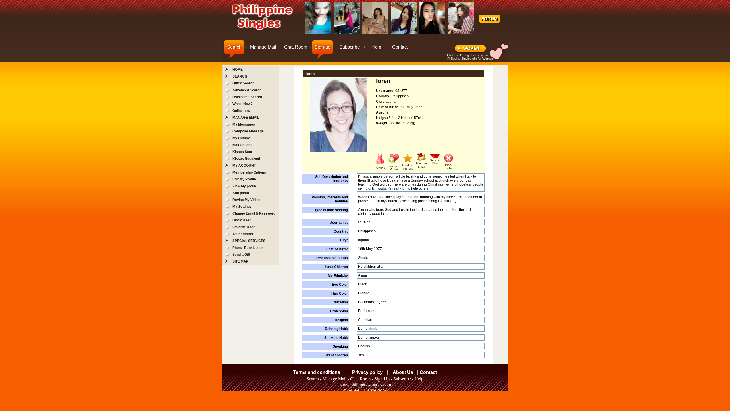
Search (234, 47)
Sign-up (322, 47)
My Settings (242, 207)
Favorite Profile (394, 167)
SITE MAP (240, 261)
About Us (403, 372)
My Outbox (241, 138)
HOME (237, 70)
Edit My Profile (244, 179)
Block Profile (449, 166)
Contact (400, 47)
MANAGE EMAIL (245, 118)
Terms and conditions (316, 372)
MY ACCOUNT (244, 166)
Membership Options (249, 172)
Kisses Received (246, 159)
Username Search (247, 97)
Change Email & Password (253, 213)
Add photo (240, 193)
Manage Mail (263, 47)
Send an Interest (407, 167)
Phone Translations (247, 248)
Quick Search (243, 83)
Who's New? (242, 104)
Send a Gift (241, 255)
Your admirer (243, 234)
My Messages (243, 124)
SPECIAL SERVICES (248, 241)
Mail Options (242, 145)
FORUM (490, 18)
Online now (241, 111)
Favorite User (243, 227)
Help (376, 47)
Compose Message (248, 131)
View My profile (244, 186)
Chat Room (295, 47)
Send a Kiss (435, 162)
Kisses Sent (242, 152)
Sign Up (382, 379)
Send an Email (421, 165)
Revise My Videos (246, 200)
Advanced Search (246, 90)
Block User (241, 220)
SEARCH (239, 76)
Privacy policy (367, 372)
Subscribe (349, 47)
